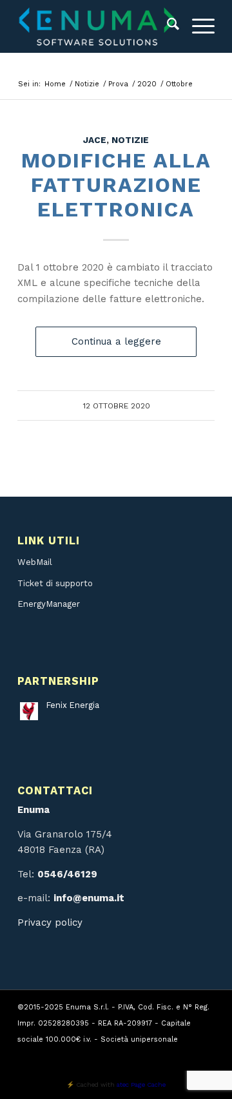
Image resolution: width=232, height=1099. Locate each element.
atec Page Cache (141, 1084)
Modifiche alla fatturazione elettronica (116, 185)
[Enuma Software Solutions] (96, 26)
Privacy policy (49, 922)
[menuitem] (166, 26)
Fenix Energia (72, 705)
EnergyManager (48, 604)
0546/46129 (67, 874)
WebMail (34, 562)
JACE (94, 140)
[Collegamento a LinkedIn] (166, 1054)
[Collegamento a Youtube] (185, 1054)
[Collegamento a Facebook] (205, 1054)
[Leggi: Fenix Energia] (29, 711)
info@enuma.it (88, 898)
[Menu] (197, 26)
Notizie (130, 140)
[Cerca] (166, 26)
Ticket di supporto (55, 583)
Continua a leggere (116, 341)
